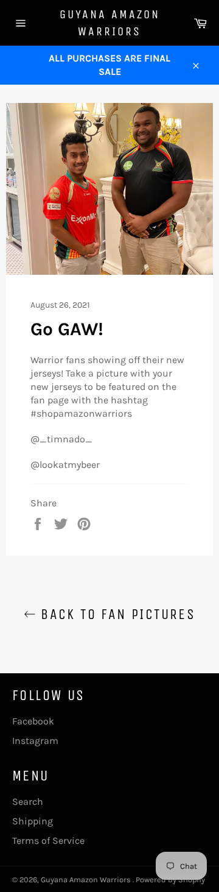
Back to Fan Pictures (115, 614)
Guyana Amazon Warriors (110, 22)
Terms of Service (48, 840)
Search (27, 801)
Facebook (33, 721)
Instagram (35, 740)
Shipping (32, 821)
